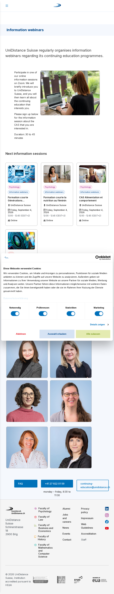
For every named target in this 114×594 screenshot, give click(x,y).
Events (66, 533)
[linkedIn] (107, 508)
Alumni (66, 508)
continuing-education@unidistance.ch (94, 485)
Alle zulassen (93, 334)
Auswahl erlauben (57, 334)
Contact (66, 539)
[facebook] (107, 522)
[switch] (43, 313)
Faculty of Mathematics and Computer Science (45, 550)
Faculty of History (43, 538)
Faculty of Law (43, 518)
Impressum (87, 518)
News (65, 527)
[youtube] (107, 528)
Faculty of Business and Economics (45, 528)
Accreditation (88, 533)
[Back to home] (57, 5)
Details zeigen (97, 324)
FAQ (20, 483)
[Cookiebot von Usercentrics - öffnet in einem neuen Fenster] (98, 257)
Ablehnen (21, 334)
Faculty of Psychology (45, 510)
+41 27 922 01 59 (54, 483)
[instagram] (107, 515)
